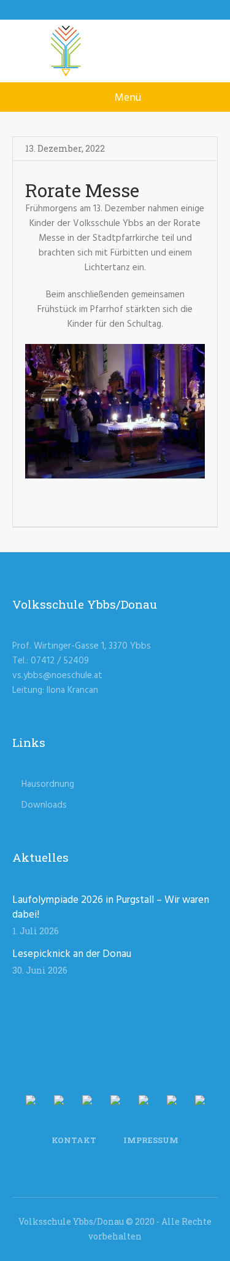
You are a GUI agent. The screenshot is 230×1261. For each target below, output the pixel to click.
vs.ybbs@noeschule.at (57, 675)
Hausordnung (47, 784)
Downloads (44, 805)
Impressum (150, 1140)
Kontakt (74, 1140)
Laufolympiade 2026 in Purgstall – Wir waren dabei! (110, 907)
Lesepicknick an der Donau (71, 954)
